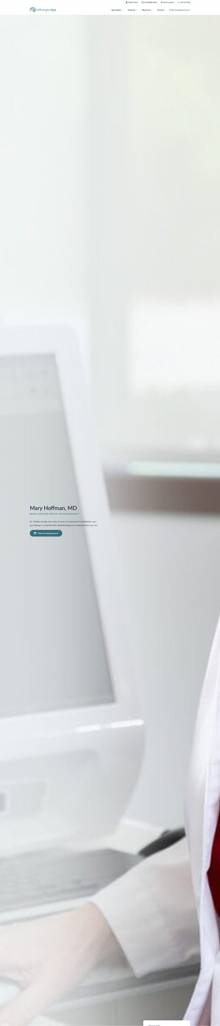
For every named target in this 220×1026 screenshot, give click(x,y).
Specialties (116, 9)
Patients (132, 9)
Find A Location (168, 2)
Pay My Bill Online (150, 2)
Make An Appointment (179, 9)
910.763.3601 (185, 2)
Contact (161, 9)
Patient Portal (133, 2)
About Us (146, 9)
